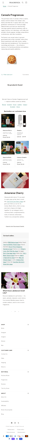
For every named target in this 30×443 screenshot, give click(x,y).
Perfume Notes (5, 375)
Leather (20, 104)
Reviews (3, 384)
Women (3, 341)
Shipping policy (21, 432)
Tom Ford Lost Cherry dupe (15, 201)
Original (3, 337)
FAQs (2, 358)
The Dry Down (5, 388)
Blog (2, 414)
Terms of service (11, 432)
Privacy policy (20, 429)
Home (4, 6)
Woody (4, 104)
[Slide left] (11, 311)
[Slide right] (18, 311)
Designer (3, 332)
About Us (3, 397)
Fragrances (4, 379)
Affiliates (3, 405)
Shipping (3, 362)
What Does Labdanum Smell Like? (14, 292)
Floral (14, 104)
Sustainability (5, 401)
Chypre (25, 104)
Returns (3, 367)
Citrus (18, 106)
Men (2, 345)
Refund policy (11, 429)
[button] (3, 2)
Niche (2, 328)
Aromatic (12, 106)
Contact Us (4, 354)
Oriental (9, 104)
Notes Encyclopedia (6, 410)
